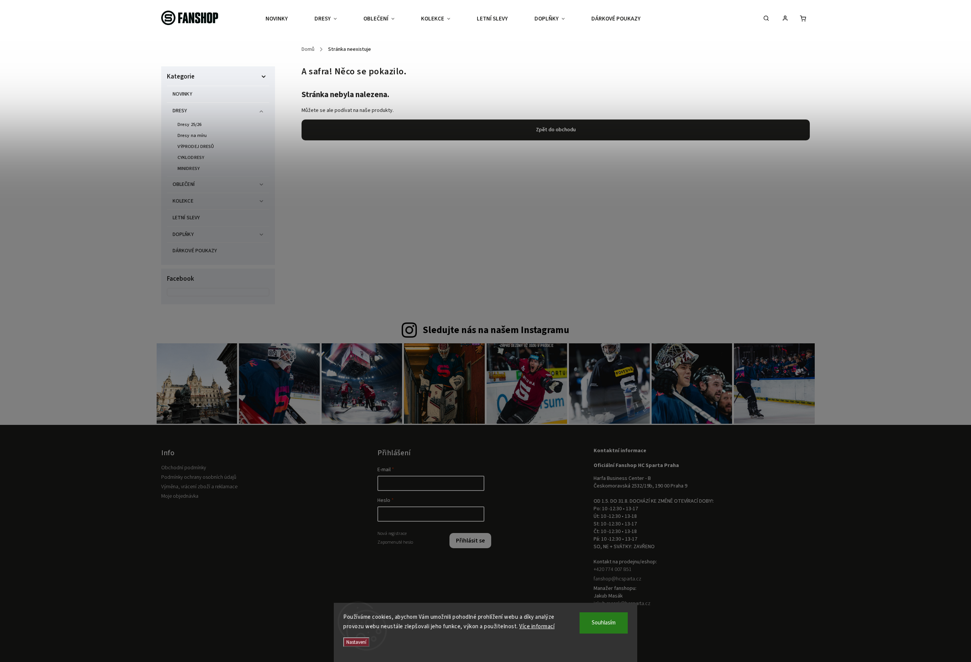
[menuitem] (283, 19)
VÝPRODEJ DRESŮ (196, 146)
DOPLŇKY (183, 234)
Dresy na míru (192, 135)
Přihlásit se (470, 540)
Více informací (537, 627)
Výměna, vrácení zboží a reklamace (199, 487)
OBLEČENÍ (184, 184)
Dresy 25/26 (189, 124)
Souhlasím (604, 623)
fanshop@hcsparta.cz (617, 579)
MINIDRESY (189, 168)
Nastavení (356, 642)
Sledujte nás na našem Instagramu (496, 330)
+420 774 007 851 (613, 569)
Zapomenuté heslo (395, 542)
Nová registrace (392, 533)
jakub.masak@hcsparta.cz (622, 603)
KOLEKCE (183, 201)
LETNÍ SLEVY (186, 218)
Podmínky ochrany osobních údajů (198, 477)
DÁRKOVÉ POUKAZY (195, 251)
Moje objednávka (179, 496)
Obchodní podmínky (183, 468)
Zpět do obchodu (556, 130)
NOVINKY (182, 94)
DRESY (180, 111)
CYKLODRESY (191, 157)
